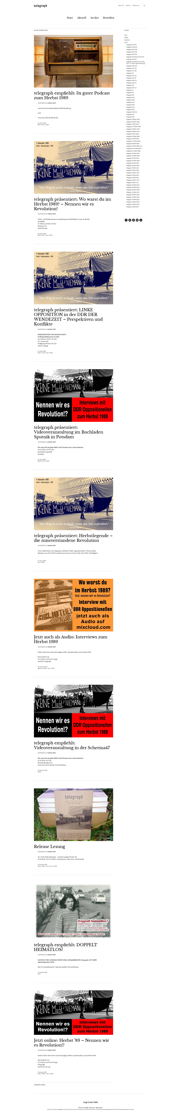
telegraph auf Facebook (126, 221)
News (43, 235)
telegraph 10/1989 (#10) (132, 185)
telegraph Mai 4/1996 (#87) (134, 148)
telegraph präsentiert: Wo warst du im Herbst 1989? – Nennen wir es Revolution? (72, 204)
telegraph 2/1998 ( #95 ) (133, 129)
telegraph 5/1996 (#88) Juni (134, 146)
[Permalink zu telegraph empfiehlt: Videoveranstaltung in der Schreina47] (73, 737)
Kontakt (128, 5)
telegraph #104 (130, 109)
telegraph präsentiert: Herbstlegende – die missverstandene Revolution (73, 538)
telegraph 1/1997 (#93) (132, 134)
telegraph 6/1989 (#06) (132, 194)
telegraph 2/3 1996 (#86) (133, 151)
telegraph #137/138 (131, 49)
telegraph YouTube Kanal (137, 221)
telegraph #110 (130, 95)
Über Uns (121, 5)
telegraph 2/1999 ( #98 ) (133, 122)
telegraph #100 (130, 117)
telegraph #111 (130, 92)
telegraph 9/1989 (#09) (132, 187)
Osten (43, 124)
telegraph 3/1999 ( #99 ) (133, 119)
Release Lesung (49, 846)
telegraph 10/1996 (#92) (133, 136)
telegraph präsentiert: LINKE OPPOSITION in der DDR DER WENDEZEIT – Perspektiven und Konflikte (68, 316)
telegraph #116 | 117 (131, 83)
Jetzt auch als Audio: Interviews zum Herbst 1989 (70, 639)
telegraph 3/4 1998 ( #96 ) (133, 126)
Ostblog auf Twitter (129, 221)
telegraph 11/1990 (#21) (132, 158)
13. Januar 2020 (42, 560)
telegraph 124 (130, 73)
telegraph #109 (130, 97)
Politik (47, 124)
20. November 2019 (42, 770)
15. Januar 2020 (42, 351)
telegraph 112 (129, 90)
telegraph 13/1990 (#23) (133, 153)
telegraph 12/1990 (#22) (133, 155)
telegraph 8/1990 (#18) (132, 165)
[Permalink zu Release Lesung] (73, 840)
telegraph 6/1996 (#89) (132, 143)
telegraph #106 (130, 105)
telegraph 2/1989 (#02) (132, 204)
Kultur (39, 124)
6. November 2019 (42, 1072)
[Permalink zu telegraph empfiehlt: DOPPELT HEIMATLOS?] (73, 939)
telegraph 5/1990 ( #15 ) (133, 172)
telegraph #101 (130, 114)
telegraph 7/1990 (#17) (132, 168)
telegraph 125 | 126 (131, 70)
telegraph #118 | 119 (131, 80)
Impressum (135, 5)
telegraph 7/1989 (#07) (132, 192)
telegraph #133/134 (131, 54)
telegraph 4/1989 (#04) (132, 199)
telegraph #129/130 (131, 66)
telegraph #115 (130, 85)
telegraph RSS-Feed (140, 221)
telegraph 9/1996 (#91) (132, 138)
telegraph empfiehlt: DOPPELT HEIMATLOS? (65, 947)
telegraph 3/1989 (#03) (132, 202)
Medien (39, 352)
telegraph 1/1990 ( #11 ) (132, 182)
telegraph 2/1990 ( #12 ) (133, 180)
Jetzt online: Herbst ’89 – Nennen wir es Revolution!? (71, 1043)
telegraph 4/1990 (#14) (132, 175)
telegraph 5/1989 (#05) (132, 197)
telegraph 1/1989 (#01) (132, 207)
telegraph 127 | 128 (131, 68)
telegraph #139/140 (131, 47)
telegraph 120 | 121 (131, 78)
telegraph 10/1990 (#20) (133, 160)
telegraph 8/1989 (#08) (133, 190)
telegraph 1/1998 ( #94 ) (133, 131)
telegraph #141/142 (131, 44)
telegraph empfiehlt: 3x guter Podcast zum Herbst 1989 (72, 95)
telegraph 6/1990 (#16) (132, 170)
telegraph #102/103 (131, 112)
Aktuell (81, 17)
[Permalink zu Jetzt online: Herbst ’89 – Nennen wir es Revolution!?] (73, 1034)
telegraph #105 (130, 107)
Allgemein (40, 668)
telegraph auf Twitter (133, 221)
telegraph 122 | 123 (131, 75)
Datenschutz (99, 1107)
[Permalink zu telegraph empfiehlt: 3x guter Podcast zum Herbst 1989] (73, 87)
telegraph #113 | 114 (131, 87)
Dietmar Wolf (52, 103)
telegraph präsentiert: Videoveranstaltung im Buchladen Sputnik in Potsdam (68, 432)
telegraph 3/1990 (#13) (132, 177)
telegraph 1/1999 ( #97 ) (133, 124)
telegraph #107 (130, 102)
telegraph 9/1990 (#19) (132, 163)
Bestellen (108, 17)
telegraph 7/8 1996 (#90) (133, 141)
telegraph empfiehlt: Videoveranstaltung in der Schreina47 (72, 745)
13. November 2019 (42, 864)
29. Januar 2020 (42, 123)
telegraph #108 (130, 100)
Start (70, 17)
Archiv (94, 17)
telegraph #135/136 (131, 52)
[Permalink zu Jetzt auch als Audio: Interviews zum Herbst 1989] (73, 631)
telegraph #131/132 (131, 59)
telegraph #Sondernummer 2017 (135, 57)
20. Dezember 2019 (42, 666)
